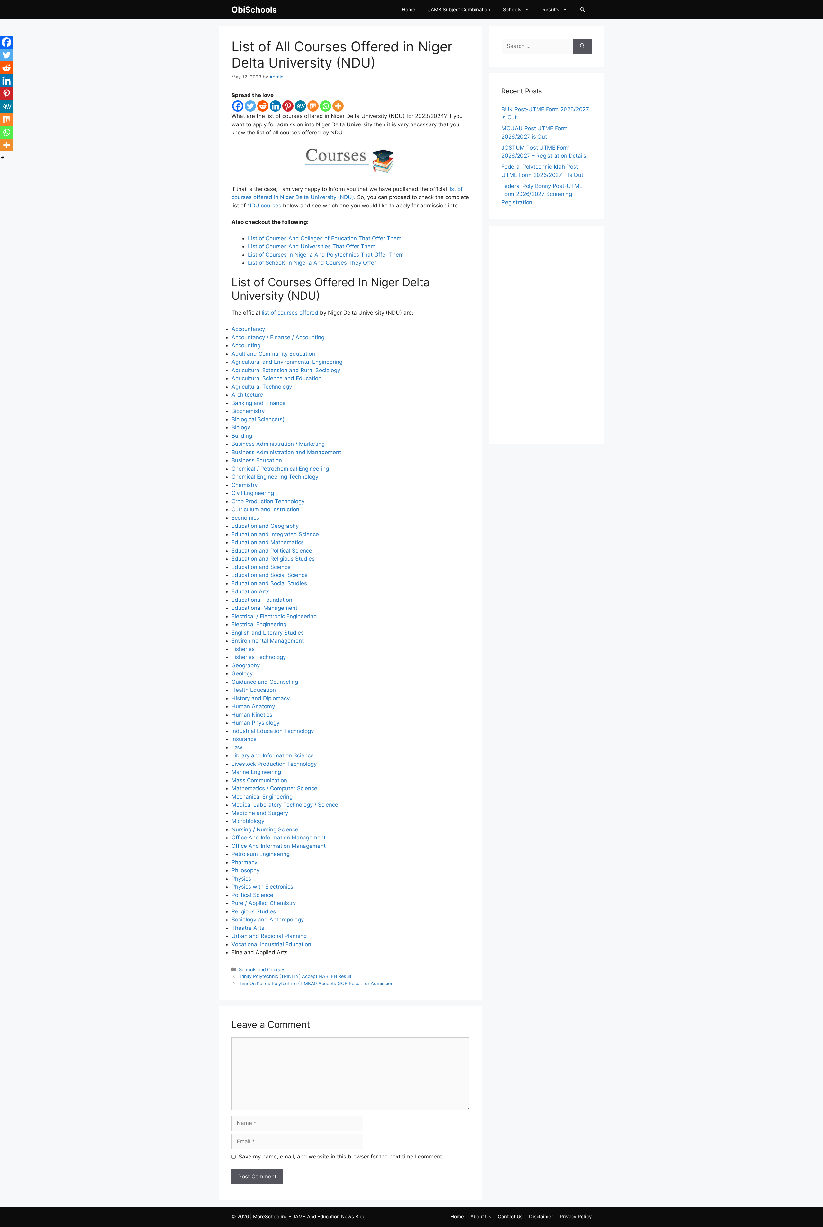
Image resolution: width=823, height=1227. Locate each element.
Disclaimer (541, 1216)
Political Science (252, 895)
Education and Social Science (269, 575)
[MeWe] (300, 106)
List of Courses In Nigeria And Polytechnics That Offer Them (326, 255)
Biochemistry (248, 411)
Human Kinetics (251, 714)
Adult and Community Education (273, 354)
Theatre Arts (247, 928)
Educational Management (264, 608)
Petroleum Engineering (260, 854)
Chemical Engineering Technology (274, 476)
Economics (245, 518)
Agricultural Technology (261, 386)
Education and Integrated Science (275, 534)
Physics (241, 878)
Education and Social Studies (269, 583)
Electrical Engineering (258, 624)
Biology (240, 427)
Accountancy (248, 329)
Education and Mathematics (267, 542)
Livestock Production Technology (274, 764)
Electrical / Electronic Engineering (274, 616)
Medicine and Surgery (259, 813)
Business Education (256, 460)
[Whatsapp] (325, 106)
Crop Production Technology (267, 501)
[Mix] (313, 106)
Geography (245, 665)
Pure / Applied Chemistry (263, 903)
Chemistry (244, 485)
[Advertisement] (547, 335)
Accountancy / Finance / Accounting (277, 337)
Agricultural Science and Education (276, 378)
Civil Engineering (252, 493)
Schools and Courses (262, 969)
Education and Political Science (271, 550)
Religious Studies (253, 911)
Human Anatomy (253, 706)
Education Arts (250, 591)
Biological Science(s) (258, 419)
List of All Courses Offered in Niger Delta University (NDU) (342, 54)
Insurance (244, 739)
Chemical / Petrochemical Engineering (280, 468)
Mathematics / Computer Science (274, 788)
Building (241, 436)
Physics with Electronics (262, 887)
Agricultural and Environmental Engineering (286, 362)
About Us (480, 1216)
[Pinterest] (288, 106)
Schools (512, 9)
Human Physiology (255, 722)
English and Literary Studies (267, 632)
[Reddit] (262, 106)
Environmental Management (267, 640)
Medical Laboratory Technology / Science (284, 804)
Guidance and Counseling (264, 682)
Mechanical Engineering (262, 796)
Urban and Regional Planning (269, 936)
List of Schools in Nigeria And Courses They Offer (312, 263)
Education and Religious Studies (273, 558)
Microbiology (247, 821)
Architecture (247, 394)
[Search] (582, 46)
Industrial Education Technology (272, 731)
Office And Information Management (278, 837)
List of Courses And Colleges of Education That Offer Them (325, 238)
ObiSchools (254, 9)
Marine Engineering (256, 772)
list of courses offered (290, 312)
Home (408, 9)
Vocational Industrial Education (271, 944)
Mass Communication (259, 780)
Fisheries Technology (258, 657)
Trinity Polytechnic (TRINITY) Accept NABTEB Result (295, 976)
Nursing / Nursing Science (264, 829)
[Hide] (2, 157)
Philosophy (245, 870)
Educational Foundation (261, 600)
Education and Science (261, 567)
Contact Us (510, 1216)
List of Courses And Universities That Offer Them (311, 246)
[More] (338, 106)
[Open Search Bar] (583, 9)
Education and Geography (265, 526)
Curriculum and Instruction (265, 509)
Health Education (253, 690)
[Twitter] (250, 106)
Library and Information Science (272, 755)
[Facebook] (237, 106)
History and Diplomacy (260, 698)
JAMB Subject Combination (459, 9)
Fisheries (243, 649)
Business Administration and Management (286, 452)
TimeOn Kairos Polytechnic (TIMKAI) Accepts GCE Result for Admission (316, 983)
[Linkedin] (275, 106)
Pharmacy (244, 862)
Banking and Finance (258, 403)
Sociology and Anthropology (267, 919)
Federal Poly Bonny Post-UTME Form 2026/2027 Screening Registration (542, 194)
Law (236, 747)
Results (550, 9)
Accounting (245, 345)
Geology (242, 673)
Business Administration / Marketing (278, 444)
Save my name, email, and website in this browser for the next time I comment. (341, 1156)
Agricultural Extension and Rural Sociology (285, 370)
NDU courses (264, 205)
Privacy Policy (576, 1216)
